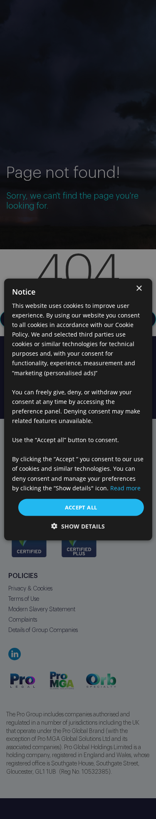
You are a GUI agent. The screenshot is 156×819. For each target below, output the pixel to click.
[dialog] (78, 409)
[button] (78, 526)
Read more (125, 488)
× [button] (139, 288)
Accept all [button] (81, 507)
